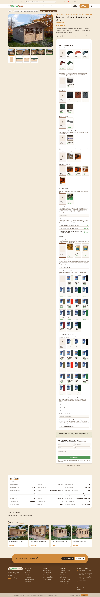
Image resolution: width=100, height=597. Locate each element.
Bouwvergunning (64, 583)
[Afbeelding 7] (11, 59)
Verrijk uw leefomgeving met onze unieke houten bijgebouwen (26, 11)
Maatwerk (65, 6)
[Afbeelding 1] (11, 52)
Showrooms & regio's (47, 576)
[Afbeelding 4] (34, 52)
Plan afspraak (75, 6)
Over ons (80, 1)
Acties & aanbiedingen (48, 577)
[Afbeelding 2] (19, 52)
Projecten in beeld (47, 572)
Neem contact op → (81, 584)
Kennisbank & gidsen (65, 570)
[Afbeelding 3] (26, 52)
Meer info (55, 595)
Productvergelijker (47, 579)
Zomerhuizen (58, 6)
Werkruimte (28, 581)
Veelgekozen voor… (64, 577)
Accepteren (84, 595)
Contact (90, 1)
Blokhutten (45, 6)
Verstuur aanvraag (74, 457)
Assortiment (30, 6)
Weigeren (78, 595)
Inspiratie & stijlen (47, 570)
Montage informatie (64, 581)
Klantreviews (46, 574)
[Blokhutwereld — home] (15, 6)
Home (10, 11)
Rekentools (62, 574)
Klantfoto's (86, 1)
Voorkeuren (71, 595)
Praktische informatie (65, 579)
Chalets (51, 6)
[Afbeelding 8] (19, 59)
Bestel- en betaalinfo (82, 587)
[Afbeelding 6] (49, 52)
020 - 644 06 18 (74, 1)
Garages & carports (29, 579)
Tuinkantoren (28, 577)
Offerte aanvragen (83, 6)
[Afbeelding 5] (41, 52)
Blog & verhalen (63, 576)
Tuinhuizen (38, 6)
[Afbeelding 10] (34, 59)
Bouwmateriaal (28, 583)
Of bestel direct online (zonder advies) (74, 465)
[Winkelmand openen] (91, 6)
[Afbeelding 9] (26, 59)
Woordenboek (63, 572)
